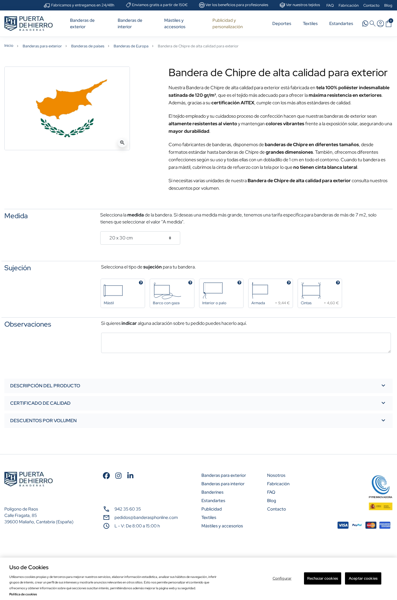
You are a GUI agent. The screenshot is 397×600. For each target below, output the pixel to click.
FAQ (330, 5)
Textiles (208, 517)
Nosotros (276, 475)
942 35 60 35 (128, 509)
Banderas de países (87, 46)
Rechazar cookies (322, 578)
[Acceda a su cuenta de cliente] (380, 23)
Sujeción (17, 268)
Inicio (8, 45)
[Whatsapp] (365, 23)
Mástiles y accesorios (222, 526)
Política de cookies (23, 594)
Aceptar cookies (363, 578)
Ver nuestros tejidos (303, 4)
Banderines (212, 492)
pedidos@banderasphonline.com (146, 517)
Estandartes (213, 501)
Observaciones (27, 324)
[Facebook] (106, 475)
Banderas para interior (222, 484)
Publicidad (211, 509)
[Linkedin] (130, 475)
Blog (388, 5)
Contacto (371, 5)
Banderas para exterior (42, 46)
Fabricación (349, 5)
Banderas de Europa (131, 46)
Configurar (282, 578)
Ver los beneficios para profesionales (236, 4)
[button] (389, 23)
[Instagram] (118, 475)
